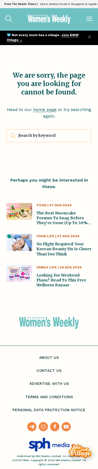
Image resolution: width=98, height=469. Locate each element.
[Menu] (89, 19)
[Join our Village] (80, 451)
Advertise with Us (49, 383)
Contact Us (49, 370)
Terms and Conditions (49, 397)
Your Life (45, 236)
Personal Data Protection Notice (49, 410)
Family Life (46, 267)
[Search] (8, 19)
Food (41, 205)
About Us (49, 357)
